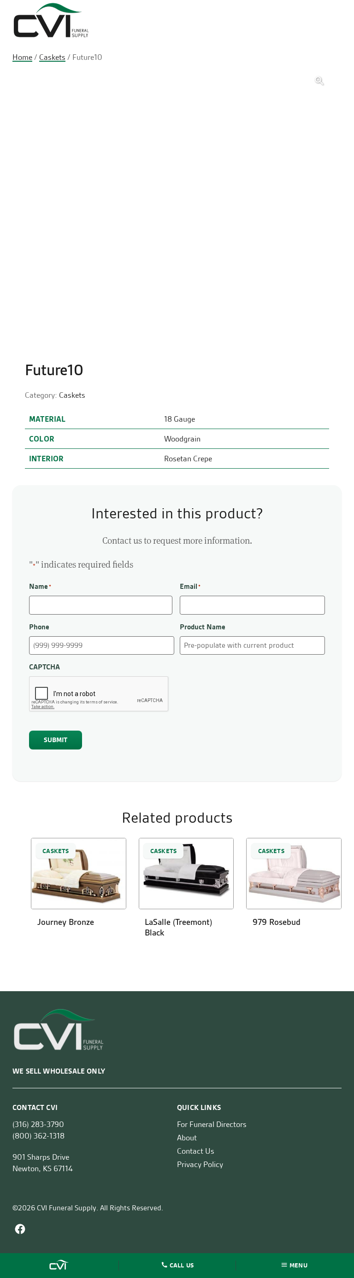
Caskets (52, 57)
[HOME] (59, 1265)
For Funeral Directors (212, 1124)
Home (22, 57)
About (187, 1138)
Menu (298, 1265)
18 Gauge (179, 419)
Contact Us (195, 1151)
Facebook (20, 1229)
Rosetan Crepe (188, 458)
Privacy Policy (200, 1164)
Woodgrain (182, 439)
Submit (56, 739)
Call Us (182, 1265)
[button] (319, 81)
